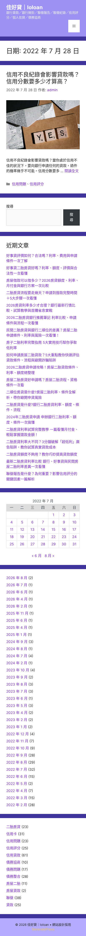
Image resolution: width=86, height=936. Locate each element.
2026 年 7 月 (16, 585)
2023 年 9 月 (17, 677)
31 (74, 544)
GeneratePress (43, 929)
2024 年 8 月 (16, 649)
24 (74, 537)
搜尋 (9, 206)
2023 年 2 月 (16, 720)
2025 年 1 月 (16, 635)
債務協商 (13, 862)
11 (11, 529)
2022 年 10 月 (17, 748)
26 (22, 544)
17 (74, 529)
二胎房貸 (13, 827)
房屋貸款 (13, 891)
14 (43, 529)
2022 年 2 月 (16, 805)
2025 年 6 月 (16, 620)
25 (12, 544)
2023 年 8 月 (16, 684)
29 (53, 544)
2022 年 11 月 (17, 741)
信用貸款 (13, 855)
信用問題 (19, 184)
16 (64, 529)
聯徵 (9, 898)
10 (74, 522)
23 (64, 537)
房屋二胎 (13, 884)
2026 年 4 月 (17, 599)
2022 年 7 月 (16, 769)
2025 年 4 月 (16, 627)
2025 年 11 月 (17, 613)
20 (32, 537)
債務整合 (13, 876)
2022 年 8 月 (16, 762)
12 (22, 529)
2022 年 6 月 (16, 776)
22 (53, 537)
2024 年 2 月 (16, 663)
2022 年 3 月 (16, 798)
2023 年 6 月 (17, 698)
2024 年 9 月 (17, 642)
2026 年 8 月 (16, 578)
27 (32, 544)
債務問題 (13, 869)
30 (64, 544)
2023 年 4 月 (17, 713)
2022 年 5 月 (16, 784)
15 (53, 529)
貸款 (9, 905)
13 (32, 529)
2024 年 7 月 (16, 656)
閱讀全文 (71, 171)
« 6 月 (37, 556)
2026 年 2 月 (16, 606)
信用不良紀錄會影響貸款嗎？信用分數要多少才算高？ (43, 78)
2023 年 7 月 (16, 691)
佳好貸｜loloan (24, 7)
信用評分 (37, 184)
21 (43, 537)
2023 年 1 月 (16, 727)
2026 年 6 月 (17, 592)
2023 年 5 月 (16, 706)
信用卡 (11, 834)
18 (12, 537)
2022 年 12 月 (17, 734)
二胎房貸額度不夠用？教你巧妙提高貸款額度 (41, 454)
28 (43, 544)
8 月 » (49, 556)
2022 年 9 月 (16, 755)
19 (22, 537)
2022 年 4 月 (16, 791)
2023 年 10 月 (17, 670)
